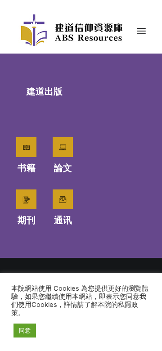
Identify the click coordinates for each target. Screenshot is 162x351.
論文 (63, 167)
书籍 (27, 167)
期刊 (27, 220)
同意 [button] (25, 330)
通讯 (63, 220)
